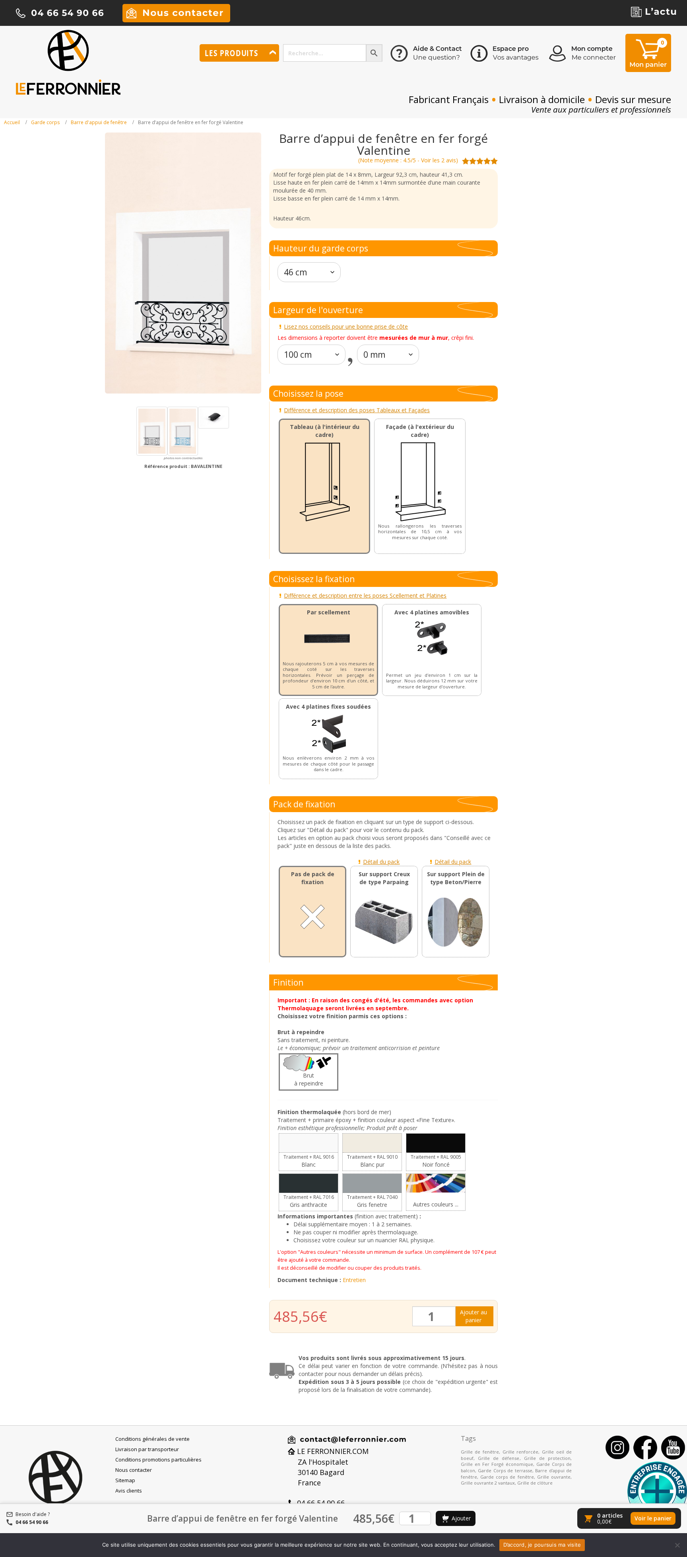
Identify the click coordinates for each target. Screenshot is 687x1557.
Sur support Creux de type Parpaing (384, 878)
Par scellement (328, 612)
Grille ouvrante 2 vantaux (488, 1483)
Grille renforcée (521, 1452)
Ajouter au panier (473, 1316)
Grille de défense (499, 1458)
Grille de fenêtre (480, 1452)
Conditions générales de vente (152, 1438)
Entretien (354, 1280)
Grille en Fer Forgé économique (497, 1464)
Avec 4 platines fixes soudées (328, 706)
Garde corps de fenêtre (507, 1477)
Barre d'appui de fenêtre (99, 122)
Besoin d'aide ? (33, 1514)
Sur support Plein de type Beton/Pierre (456, 878)
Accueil (12, 122)
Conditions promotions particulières (158, 1459)
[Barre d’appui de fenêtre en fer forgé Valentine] (151, 431)
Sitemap (125, 1480)
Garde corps (45, 122)
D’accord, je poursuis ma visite (542, 1544)
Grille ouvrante (554, 1477)
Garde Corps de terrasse (505, 1470)
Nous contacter (133, 1469)
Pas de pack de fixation (312, 878)
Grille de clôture (535, 1483)
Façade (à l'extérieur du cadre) (420, 430)
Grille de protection (547, 1458)
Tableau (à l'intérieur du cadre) (324, 430)
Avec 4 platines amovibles (431, 612)
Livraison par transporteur (147, 1449)
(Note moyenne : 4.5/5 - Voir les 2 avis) (408, 160)
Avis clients (128, 1490)
